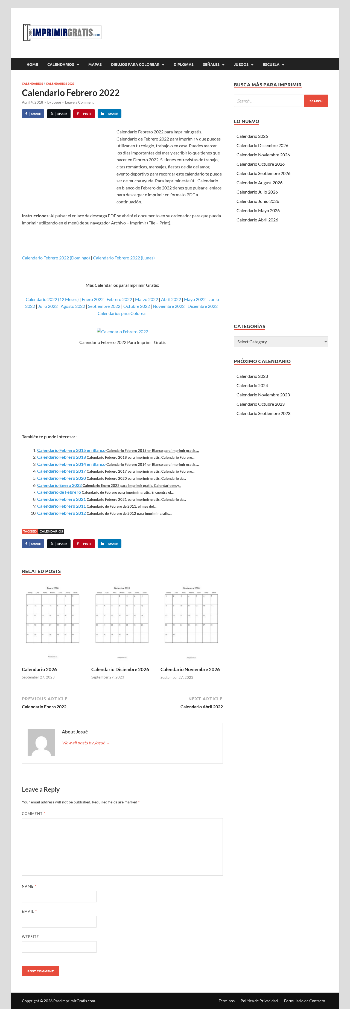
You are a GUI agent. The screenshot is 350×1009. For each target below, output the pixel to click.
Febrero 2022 (119, 299)
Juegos (241, 64)
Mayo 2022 (195, 299)
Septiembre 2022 (104, 306)
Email (29, 911)
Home (32, 64)
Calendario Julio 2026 (257, 191)
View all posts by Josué (86, 742)
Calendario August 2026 (259, 182)
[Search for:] (281, 101)
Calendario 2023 (252, 376)
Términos (227, 1000)
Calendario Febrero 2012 (61, 513)
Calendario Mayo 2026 (258, 210)
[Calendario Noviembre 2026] (192, 623)
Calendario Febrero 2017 (61, 470)
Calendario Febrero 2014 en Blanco (71, 464)
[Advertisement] (68, 169)
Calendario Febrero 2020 (61, 478)
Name (29, 886)
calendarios (51, 531)
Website (30, 936)
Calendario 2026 (39, 669)
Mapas (95, 64)
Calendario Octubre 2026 (261, 163)
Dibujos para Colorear (135, 64)
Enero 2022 (93, 299)
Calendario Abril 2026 (257, 219)
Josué (56, 102)
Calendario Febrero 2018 (61, 457)
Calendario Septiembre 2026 (263, 173)
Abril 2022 (171, 299)
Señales (211, 64)
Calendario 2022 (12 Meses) (52, 299)
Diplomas (184, 64)
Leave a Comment (79, 102)
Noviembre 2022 (169, 306)
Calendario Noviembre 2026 (190, 669)
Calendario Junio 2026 (258, 201)
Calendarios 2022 (60, 83)
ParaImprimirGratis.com (74, 1000)
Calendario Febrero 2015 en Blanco (71, 450)
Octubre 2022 (136, 306)
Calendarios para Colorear (122, 313)
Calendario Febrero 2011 (61, 505)
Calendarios (60, 64)
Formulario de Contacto (304, 1000)
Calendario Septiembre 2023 (263, 413)
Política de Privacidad (259, 1000)
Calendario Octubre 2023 (261, 403)
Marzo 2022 (146, 299)
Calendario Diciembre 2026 (120, 669)
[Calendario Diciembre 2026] (122, 623)
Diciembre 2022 (203, 306)
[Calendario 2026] (53, 623)
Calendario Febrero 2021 (61, 499)
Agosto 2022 (73, 306)
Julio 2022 (48, 306)
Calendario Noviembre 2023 (263, 394)
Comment (33, 813)
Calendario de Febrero (59, 492)
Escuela (271, 64)
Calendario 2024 (252, 385)
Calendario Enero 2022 (59, 485)
